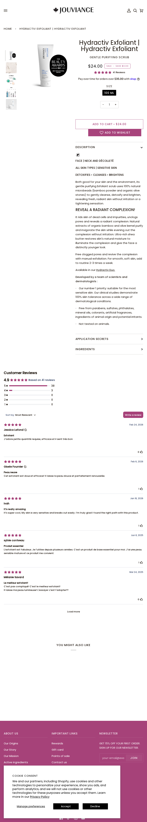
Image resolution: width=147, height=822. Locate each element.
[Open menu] (6, 11)
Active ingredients (16, 762)
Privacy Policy (39, 797)
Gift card (57, 750)
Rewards (57, 743)
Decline (95, 806)
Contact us (59, 762)
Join (133, 758)
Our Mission (11, 756)
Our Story (10, 750)
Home (8, 29)
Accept (66, 806)
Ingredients (85, 349)
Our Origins (11, 743)
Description (85, 147)
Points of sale (61, 756)
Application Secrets (91, 339)
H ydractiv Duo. (105, 270)
